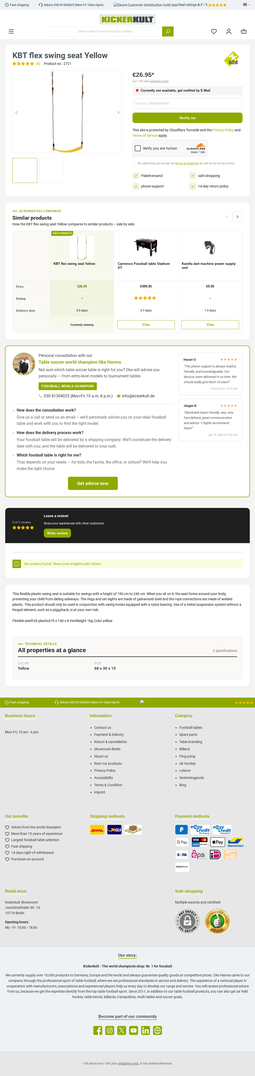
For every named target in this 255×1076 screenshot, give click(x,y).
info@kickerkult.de (138, 396)
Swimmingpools (191, 778)
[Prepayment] (230, 855)
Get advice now (92, 483)
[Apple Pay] (217, 842)
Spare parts (188, 735)
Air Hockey (187, 764)
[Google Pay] (182, 842)
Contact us (102, 728)
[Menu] (11, 31)
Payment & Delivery (109, 735)
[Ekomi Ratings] (220, 924)
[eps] (199, 855)
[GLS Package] (114, 830)
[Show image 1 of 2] (63, 146)
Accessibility (103, 778)
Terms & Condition (108, 785)
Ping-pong (187, 756)
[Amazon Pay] (182, 867)
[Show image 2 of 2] (72, 146)
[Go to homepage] (127, 19)
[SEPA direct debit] (182, 855)
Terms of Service (145, 136)
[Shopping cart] (244, 31)
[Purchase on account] (200, 830)
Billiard (184, 749)
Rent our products (108, 764)
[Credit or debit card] (199, 842)
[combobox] (105, 31)
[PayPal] (181, 830)
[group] (67, 111)
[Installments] (222, 830)
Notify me (188, 118)
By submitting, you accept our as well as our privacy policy (186, 163)
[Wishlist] (214, 31)
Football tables (190, 728)
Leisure (185, 771)
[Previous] (16, 111)
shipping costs (159, 81)
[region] (67, 111)
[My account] (229, 31)
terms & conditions (187, 163)
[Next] (118, 111)
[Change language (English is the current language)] (246, 5)
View (146, 324)
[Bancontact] (236, 842)
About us (101, 756)
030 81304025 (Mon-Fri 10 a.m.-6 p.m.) (78, 396)
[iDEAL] (215, 855)
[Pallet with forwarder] (133, 830)
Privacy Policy (223, 130)
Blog (182, 785)
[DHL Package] (97, 830)
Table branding (190, 742)
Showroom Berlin (107, 749)
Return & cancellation (110, 742)
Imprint (99, 792)
